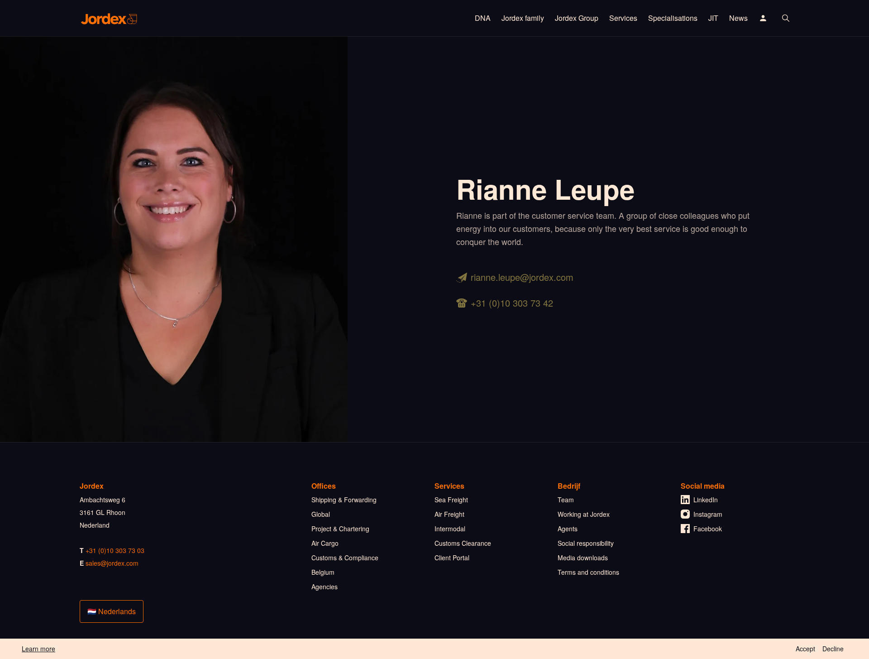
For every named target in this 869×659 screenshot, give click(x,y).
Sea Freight (451, 499)
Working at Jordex (584, 514)
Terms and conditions (588, 572)
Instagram (707, 514)
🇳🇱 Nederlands (111, 611)
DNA (483, 18)
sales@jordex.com (112, 563)
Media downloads (583, 557)
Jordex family (522, 18)
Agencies (324, 586)
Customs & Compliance (344, 557)
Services (623, 18)
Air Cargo (325, 543)
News (738, 18)
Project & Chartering (340, 528)
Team (566, 499)
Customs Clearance (462, 543)
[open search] (786, 18)
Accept (805, 648)
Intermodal (449, 528)
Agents (568, 528)
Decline (833, 648)
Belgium (322, 572)
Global (320, 514)
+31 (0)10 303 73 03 (115, 550)
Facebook (707, 528)
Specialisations (672, 18)
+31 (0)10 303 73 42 (512, 302)
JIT (713, 18)
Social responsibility (586, 543)
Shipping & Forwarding (344, 499)
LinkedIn (705, 499)
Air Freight (449, 514)
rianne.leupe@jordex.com (522, 277)
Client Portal (451, 557)
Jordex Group (576, 18)
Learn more (38, 648)
